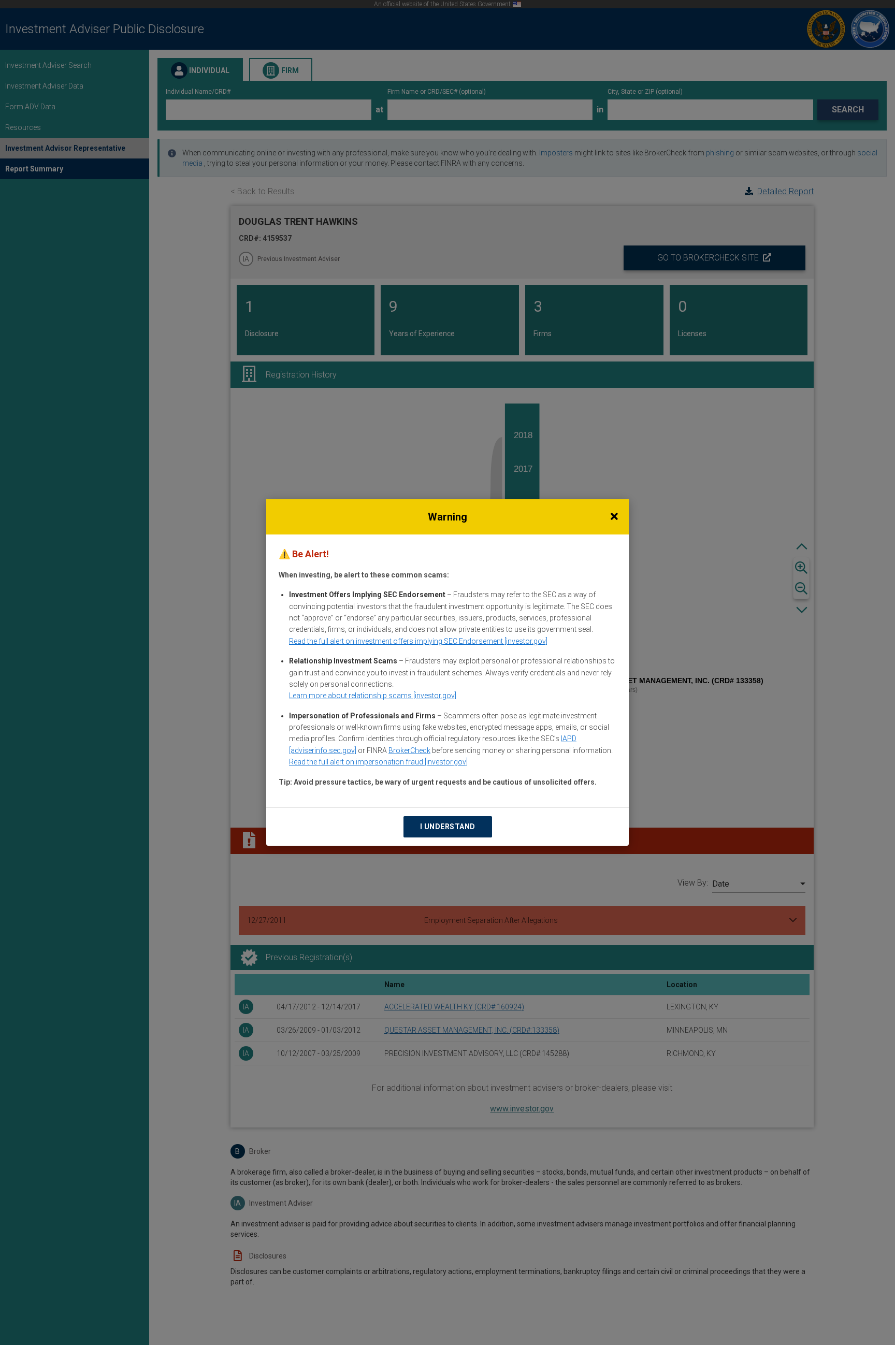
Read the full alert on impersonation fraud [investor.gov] (378, 762)
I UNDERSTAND (447, 826)
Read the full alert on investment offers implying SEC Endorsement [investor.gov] (418, 641)
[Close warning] (614, 517)
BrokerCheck (409, 750)
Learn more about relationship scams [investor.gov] (372, 695)
